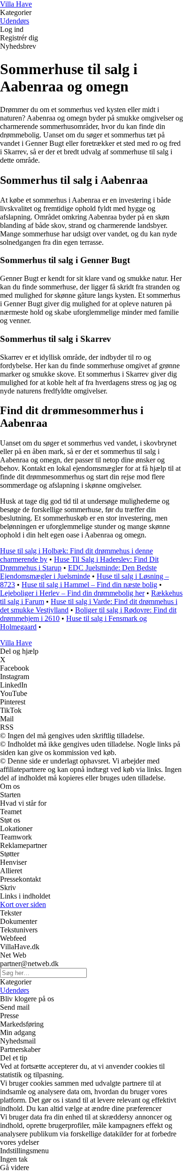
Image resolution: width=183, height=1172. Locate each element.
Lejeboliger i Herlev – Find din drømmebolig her (72, 593)
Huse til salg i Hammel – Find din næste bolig (89, 585)
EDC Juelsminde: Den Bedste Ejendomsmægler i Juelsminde (78, 572)
